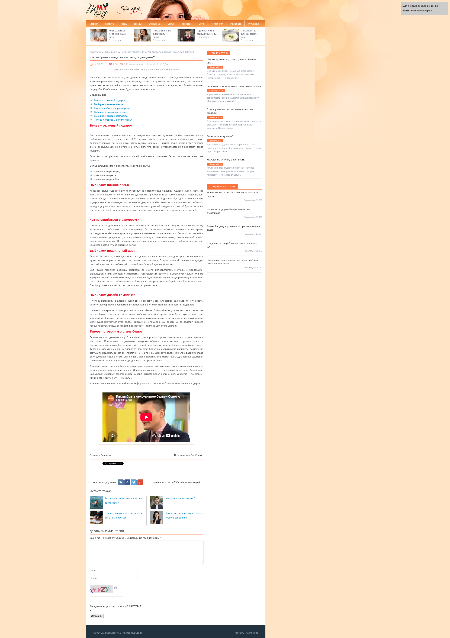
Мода (124, 23)
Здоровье (186, 23)
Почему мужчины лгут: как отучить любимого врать (231, 61)
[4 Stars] (157, 64)
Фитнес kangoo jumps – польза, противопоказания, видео (234, 228)
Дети (201, 23)
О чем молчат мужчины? (220, 136)
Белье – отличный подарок (109, 100)
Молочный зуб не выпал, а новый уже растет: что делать (233, 194)
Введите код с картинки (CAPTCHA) (116, 606)
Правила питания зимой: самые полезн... (162, 34)
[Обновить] (116, 587)
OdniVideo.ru (197, 455)
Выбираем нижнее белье (108, 104)
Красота (109, 23)
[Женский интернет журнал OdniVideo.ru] (100, 10)
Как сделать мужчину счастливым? (226, 159)
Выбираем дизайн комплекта (111, 115)
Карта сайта (252, 633)
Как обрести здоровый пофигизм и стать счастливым (228, 211)
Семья (171, 23)
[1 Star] (147, 64)
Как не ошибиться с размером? (112, 108)
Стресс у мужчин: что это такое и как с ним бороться (230, 111)
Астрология (217, 23)
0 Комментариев (133, 64)
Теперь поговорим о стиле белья (113, 119)
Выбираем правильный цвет (110, 112)
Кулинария (253, 23)
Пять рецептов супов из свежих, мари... (249, 34)
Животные (235, 23)
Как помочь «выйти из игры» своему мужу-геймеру (234, 86)
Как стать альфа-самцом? (180, 498)
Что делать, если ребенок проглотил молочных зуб (232, 245)
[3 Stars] (154, 64)
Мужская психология (133, 52)
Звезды (138, 23)
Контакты (239, 633)
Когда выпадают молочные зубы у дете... (117, 34)
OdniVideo (95, 52)
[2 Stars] (151, 64)
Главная (93, 23)
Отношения (154, 23)
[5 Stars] (160, 64)
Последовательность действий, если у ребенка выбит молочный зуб (232, 262)
